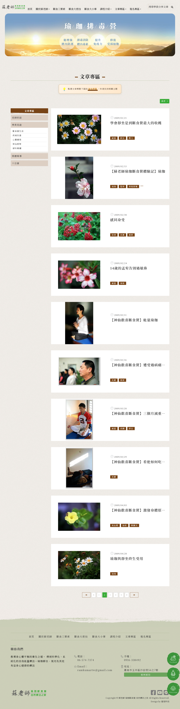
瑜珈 (114, 186)
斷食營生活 (18, 131)
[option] (90, 35)
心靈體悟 (17, 139)
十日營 (15, 163)
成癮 (122, 428)
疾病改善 (17, 135)
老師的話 (17, 117)
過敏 (122, 283)
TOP (173, 704)
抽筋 (124, 525)
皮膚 (122, 234)
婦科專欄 (17, 148)
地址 (126, 666)
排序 (163, 101)
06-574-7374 (85, 660)
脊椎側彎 (133, 186)
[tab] (29, 118)
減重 (114, 138)
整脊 (122, 186)
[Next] (127, 595)
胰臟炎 (134, 525)
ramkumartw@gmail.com (94, 670)
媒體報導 (17, 156)
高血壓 (115, 525)
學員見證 (17, 124)
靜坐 (122, 138)
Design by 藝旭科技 (160, 701)
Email (81, 666)
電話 (80, 656)
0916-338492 (132, 660)
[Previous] (94, 595)
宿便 (114, 234)
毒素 (131, 234)
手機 (126, 656)
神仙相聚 (17, 144)
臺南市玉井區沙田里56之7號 (141, 670)
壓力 (131, 138)
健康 (122, 380)
